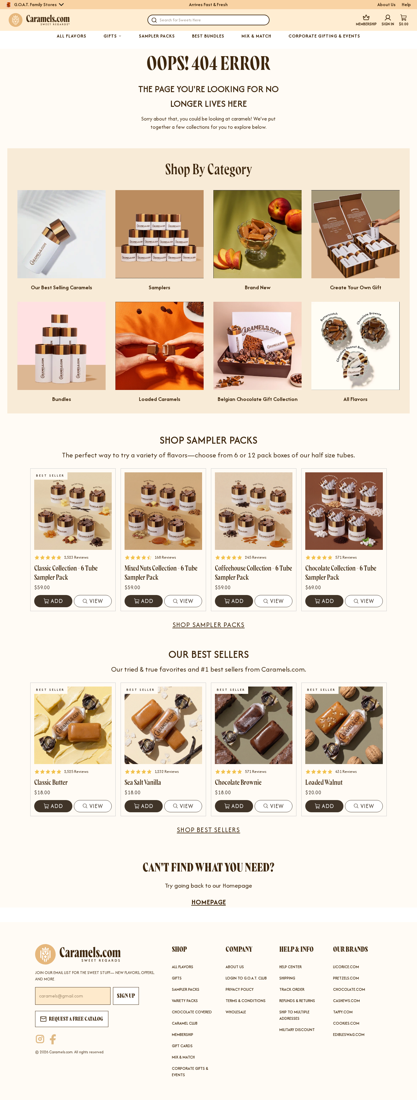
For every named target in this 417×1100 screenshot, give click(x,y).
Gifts (177, 978)
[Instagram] (40, 1039)
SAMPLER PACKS (157, 36)
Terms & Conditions (246, 1001)
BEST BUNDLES (208, 36)
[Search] (154, 20)
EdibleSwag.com (348, 1034)
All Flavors (182, 967)
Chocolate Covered (192, 1012)
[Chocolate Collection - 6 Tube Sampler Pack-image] (344, 511)
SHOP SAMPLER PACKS (208, 624)
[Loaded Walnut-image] (344, 725)
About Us (386, 4)
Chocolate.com (349, 989)
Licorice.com (346, 967)
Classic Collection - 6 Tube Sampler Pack (66, 573)
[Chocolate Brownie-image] (253, 725)
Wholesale (236, 1012)
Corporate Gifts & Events (190, 1072)
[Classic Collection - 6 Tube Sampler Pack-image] (73, 511)
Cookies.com (346, 1023)
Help (406, 4)
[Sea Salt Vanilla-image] (163, 725)
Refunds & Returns (297, 1001)
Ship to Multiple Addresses (294, 1015)
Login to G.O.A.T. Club (246, 978)
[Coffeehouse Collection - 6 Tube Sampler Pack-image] (253, 511)
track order (291, 989)
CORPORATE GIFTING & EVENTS (324, 36)
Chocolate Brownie (238, 782)
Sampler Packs (185, 989)
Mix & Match (183, 1057)
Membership (182, 1034)
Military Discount (297, 1030)
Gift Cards (182, 1046)
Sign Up (126, 996)
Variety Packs (185, 1001)
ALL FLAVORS (71, 36)
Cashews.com (346, 1001)
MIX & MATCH (256, 36)
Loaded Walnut (324, 782)
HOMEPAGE (208, 902)
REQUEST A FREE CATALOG (76, 1018)
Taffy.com (343, 1012)
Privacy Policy (240, 989)
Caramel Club (185, 1023)
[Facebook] (53, 1039)
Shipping (287, 978)
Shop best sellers (208, 830)
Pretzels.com (346, 978)
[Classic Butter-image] (73, 725)
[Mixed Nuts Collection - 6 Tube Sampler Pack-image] (163, 511)
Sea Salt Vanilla (143, 782)
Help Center (290, 967)
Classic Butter (51, 782)
